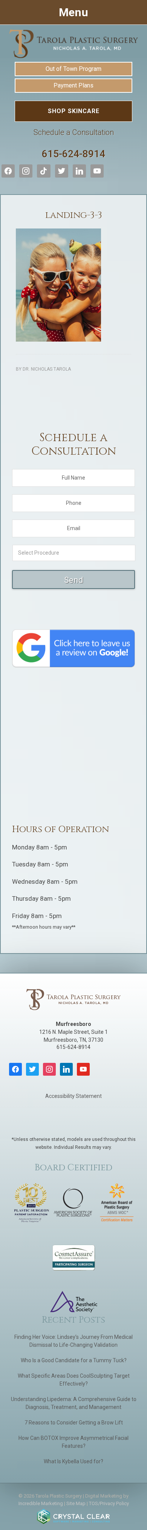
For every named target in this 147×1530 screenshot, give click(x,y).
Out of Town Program (73, 68)
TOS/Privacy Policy (109, 1503)
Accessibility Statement (73, 1096)
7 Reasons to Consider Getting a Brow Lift (73, 1423)
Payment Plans (73, 85)
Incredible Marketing (40, 1503)
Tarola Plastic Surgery (73, 43)
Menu (73, 12)
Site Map (76, 1503)
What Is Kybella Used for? (73, 1461)
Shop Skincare (74, 111)
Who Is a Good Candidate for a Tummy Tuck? (74, 1360)
